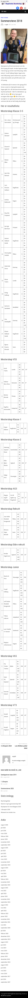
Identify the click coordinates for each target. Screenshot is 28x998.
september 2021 (5, 922)
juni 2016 (3, 979)
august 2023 (4, 888)
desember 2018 (5, 959)
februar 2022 (4, 913)
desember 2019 (5, 936)
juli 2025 (3, 850)
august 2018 (4, 965)
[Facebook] (26, 1)
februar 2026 (4, 836)
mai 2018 (3, 971)
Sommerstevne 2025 (7, 788)
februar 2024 (4, 879)
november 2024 (5, 862)
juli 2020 (3, 930)
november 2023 (5, 882)
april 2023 (3, 893)
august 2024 (4, 868)
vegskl (6, 24)
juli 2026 (3, 828)
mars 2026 (4, 833)
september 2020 (5, 928)
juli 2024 (3, 870)
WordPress (4, 995)
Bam (9, 995)
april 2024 (3, 876)
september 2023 (5, 885)
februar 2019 (4, 953)
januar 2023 (4, 896)
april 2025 (3, 856)
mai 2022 (3, 908)
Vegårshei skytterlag (15, 993)
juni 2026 (3, 830)
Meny (5, 11)
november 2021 (5, 919)
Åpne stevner (4, 17)
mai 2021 (3, 925)
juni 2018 (3, 968)
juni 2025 (3, 853)
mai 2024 (3, 873)
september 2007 (5, 982)
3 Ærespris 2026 (5, 809)
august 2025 (4, 848)
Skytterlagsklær (5, 801)
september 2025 (5, 845)
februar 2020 (4, 933)
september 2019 (5, 939)
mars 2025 (4, 859)
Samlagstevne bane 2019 (8, 775)
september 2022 (5, 902)
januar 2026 (4, 839)
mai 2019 (3, 948)
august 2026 (4, 825)
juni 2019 (3, 945)
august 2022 (4, 905)
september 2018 (5, 962)
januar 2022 (4, 916)
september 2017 (5, 976)
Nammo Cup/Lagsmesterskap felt (11, 804)
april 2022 (3, 910)
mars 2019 (4, 950)
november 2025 (5, 842)
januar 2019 (4, 956)
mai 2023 (3, 890)
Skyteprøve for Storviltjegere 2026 (11, 807)
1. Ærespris (4, 782)
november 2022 (5, 899)
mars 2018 (4, 973)
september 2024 (5, 865)
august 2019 (4, 942)
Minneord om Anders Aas (8, 812)
